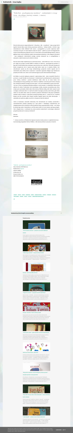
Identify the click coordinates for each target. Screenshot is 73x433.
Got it (64, 429)
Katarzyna (28, 194)
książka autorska (38, 194)
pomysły (44, 194)
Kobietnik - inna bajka (12, 2)
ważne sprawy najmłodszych (38, 196)
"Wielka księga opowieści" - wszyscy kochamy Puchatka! (33, 252)
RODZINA (21, 196)
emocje (19, 194)
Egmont (22, 168)
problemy (49, 194)
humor (23, 194)
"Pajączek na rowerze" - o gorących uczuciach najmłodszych (34, 292)
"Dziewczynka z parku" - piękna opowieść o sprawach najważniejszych (36, 332)
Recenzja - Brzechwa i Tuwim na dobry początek (32, 312)
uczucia (29, 196)
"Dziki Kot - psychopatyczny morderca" (22, 165)
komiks (32, 194)
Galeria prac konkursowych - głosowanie (30, 352)
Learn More (58, 429)
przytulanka (16, 196)
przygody (54, 194)
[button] (14, 19)
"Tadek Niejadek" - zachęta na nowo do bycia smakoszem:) (34, 416)
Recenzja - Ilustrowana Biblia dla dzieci (30, 272)
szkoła (25, 196)
